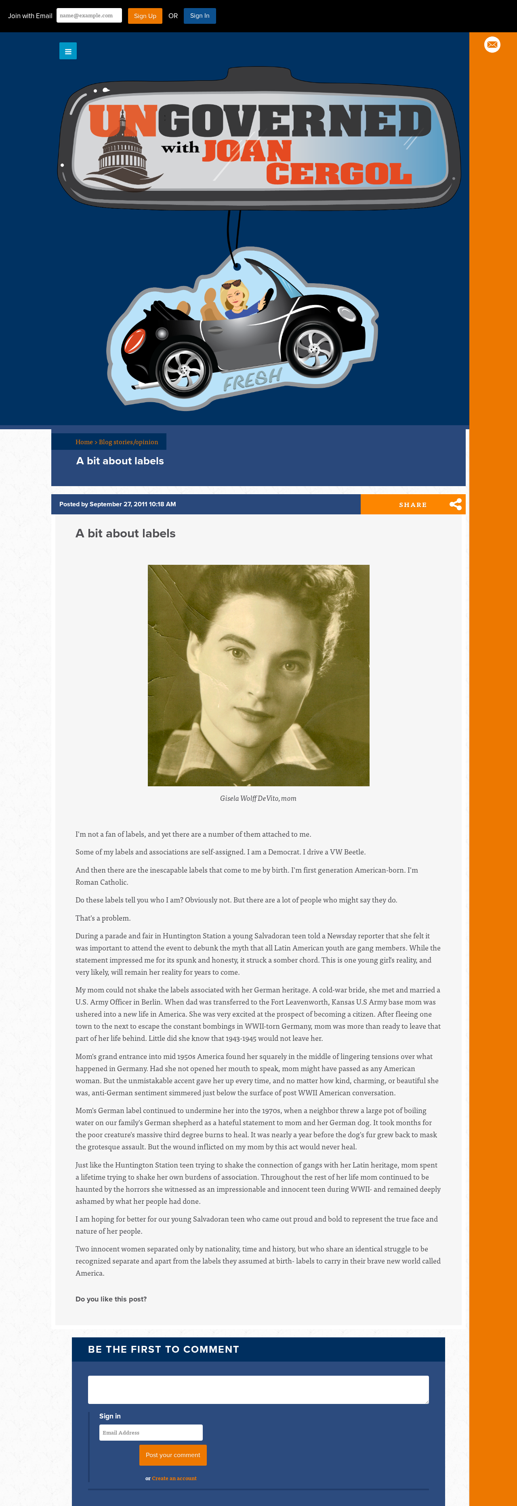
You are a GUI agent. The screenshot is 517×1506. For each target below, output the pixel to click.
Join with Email (30, 16)
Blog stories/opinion (128, 441)
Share (413, 504)
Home (87, 441)
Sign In (200, 16)
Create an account (174, 1478)
